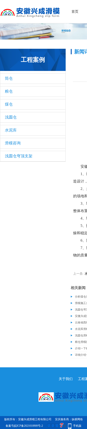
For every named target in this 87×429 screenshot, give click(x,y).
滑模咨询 (13, 143)
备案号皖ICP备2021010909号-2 (24, 425)
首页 (74, 11)
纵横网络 (77, 419)
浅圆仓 (11, 117)
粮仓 (9, 91)
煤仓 (9, 104)
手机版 (77, 425)
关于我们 (66, 379)
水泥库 (11, 130)
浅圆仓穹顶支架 (18, 156)
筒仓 (9, 78)
